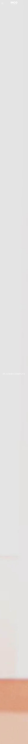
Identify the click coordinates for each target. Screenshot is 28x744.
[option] (14, 372)
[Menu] (2, 3)
